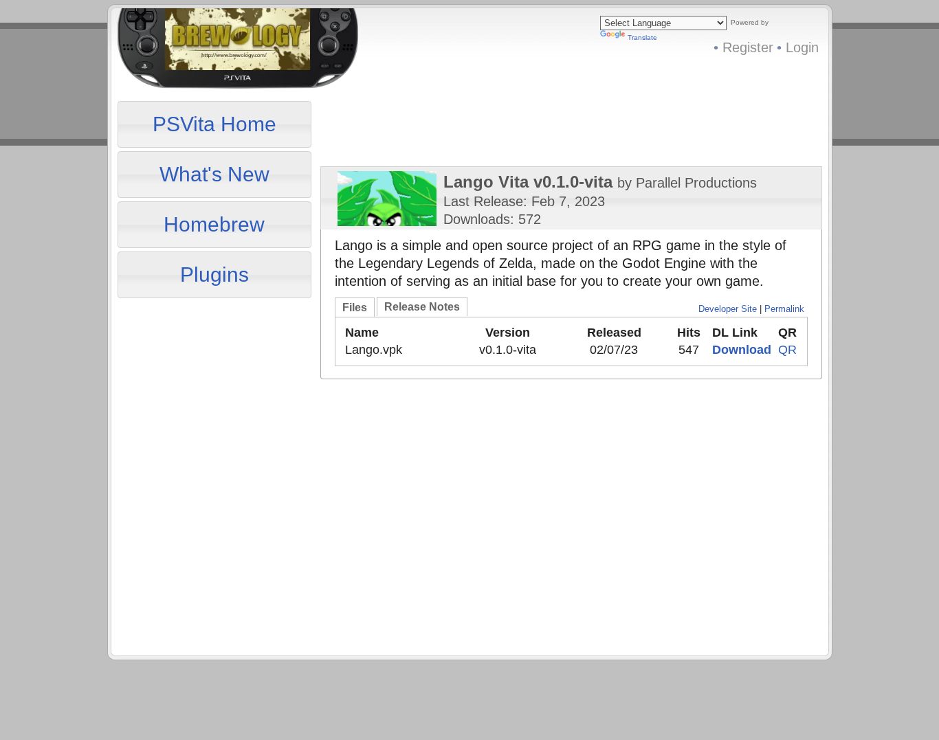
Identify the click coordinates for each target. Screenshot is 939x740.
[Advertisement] (216, 387)
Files (354, 307)
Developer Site (727, 309)
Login (802, 47)
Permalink (784, 309)
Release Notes (422, 307)
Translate (642, 37)
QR (787, 350)
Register (747, 47)
